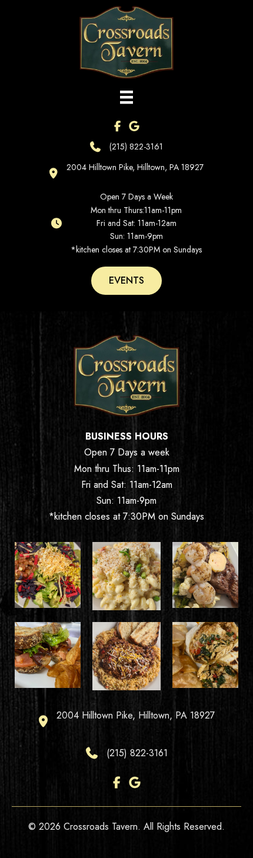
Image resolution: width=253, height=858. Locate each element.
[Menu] (126, 97)
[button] (126, 280)
